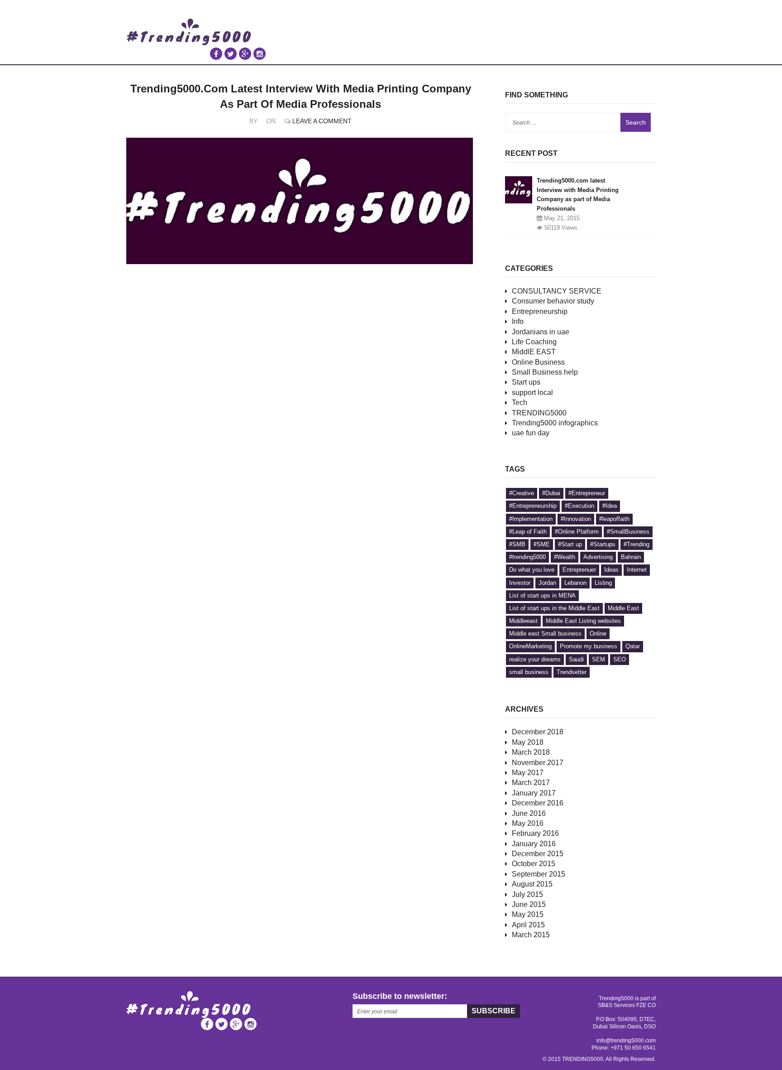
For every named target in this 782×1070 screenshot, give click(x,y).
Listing (603, 582)
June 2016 (529, 813)
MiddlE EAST (534, 352)
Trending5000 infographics (555, 423)
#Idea (609, 505)
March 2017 (531, 782)
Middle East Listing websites (583, 620)
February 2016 (535, 833)
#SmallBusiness (628, 531)
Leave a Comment (322, 121)
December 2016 (537, 803)
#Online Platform (577, 531)
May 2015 (528, 914)
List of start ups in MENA (542, 595)
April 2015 (528, 925)
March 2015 (531, 935)
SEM (598, 659)
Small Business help (545, 372)
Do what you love (531, 569)
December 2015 (537, 854)
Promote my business (588, 646)
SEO (619, 659)
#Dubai (551, 493)
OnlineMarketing (530, 646)
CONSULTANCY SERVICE (556, 291)
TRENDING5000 (539, 413)
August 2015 (532, 884)
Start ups (526, 382)
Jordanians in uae (540, 332)
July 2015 (527, 894)
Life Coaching (534, 342)
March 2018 (531, 752)
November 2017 (537, 762)
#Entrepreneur (586, 493)
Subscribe (493, 1011)
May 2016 (528, 823)
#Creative (521, 493)
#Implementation (531, 519)
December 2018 (537, 732)
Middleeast (523, 620)
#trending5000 (527, 557)
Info (518, 321)
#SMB (517, 544)
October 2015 (533, 864)
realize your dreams (535, 659)
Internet (637, 569)
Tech (519, 402)
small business (528, 672)
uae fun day (530, 433)
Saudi (576, 659)
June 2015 (529, 904)
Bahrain (631, 557)
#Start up (570, 544)
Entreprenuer (579, 569)
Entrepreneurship (539, 311)
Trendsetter (571, 672)
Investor (519, 582)
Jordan (547, 582)
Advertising (598, 557)
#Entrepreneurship (533, 505)
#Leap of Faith (528, 531)
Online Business (538, 362)
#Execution (579, 505)
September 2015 (538, 874)
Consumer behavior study (553, 301)
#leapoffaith (614, 519)
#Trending (636, 544)
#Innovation (576, 519)
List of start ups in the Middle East (554, 608)
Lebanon (575, 582)
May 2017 (528, 772)
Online (598, 633)
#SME (542, 544)
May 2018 (528, 742)
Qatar (632, 646)
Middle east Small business (545, 633)
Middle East (623, 608)
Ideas (611, 569)
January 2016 (534, 844)
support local (532, 392)
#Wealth (564, 557)
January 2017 (534, 793)
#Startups (602, 544)
